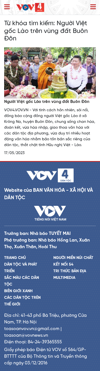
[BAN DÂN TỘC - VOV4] (30, 7)
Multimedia (64, 278)
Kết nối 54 (63, 265)
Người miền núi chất (73, 258)
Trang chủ (15, 258)
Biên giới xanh (18, 291)
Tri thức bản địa (69, 271)
